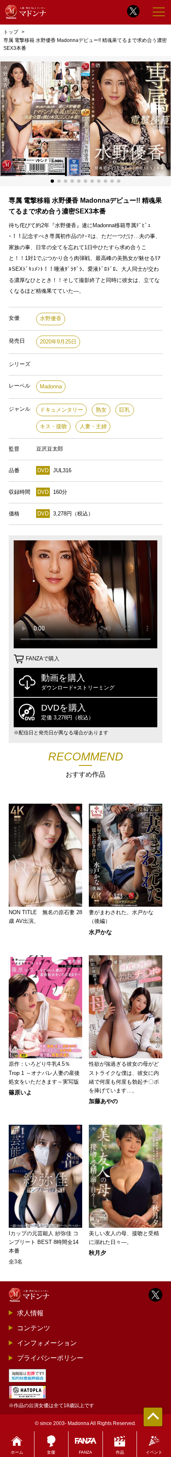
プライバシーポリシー (50, 1357)
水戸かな (100, 932)
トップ (10, 32)
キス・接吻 (53, 426)
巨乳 (124, 410)
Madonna (51, 386)
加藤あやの (103, 1101)
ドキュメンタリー (61, 410)
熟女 (101, 410)
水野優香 (50, 318)
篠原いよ (20, 1092)
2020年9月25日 (58, 341)
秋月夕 (97, 1253)
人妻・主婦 (93, 426)
